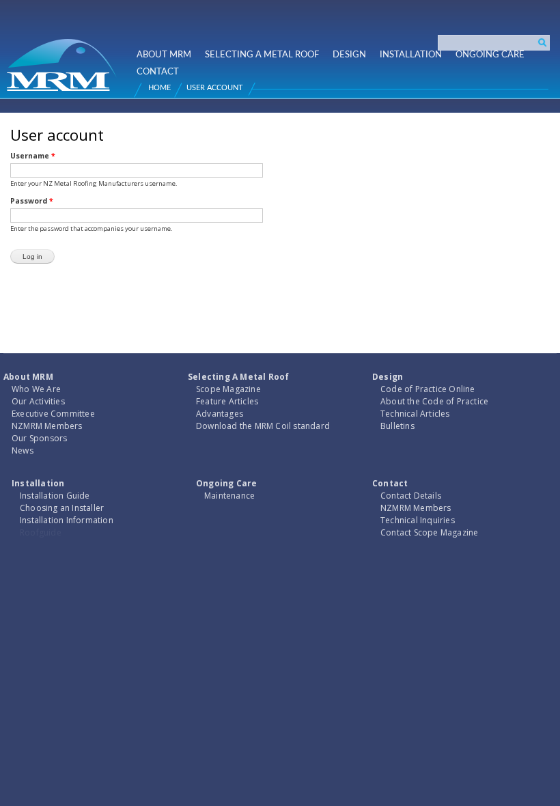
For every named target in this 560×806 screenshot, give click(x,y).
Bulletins (397, 426)
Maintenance (229, 495)
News (22, 450)
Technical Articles (415, 413)
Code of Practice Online (427, 389)
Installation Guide (55, 495)
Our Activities (38, 401)
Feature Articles (227, 401)
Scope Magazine (228, 389)
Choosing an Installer (62, 508)
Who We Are (36, 389)
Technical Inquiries (417, 520)
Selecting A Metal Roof (262, 54)
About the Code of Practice (434, 401)
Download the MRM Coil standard (263, 426)
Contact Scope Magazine (429, 532)
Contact (158, 72)
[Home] (63, 59)
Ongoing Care (490, 54)
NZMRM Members (47, 426)
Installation (411, 54)
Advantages (219, 413)
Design (349, 54)
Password (31, 201)
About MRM (164, 54)
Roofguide (40, 532)
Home (159, 88)
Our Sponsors (39, 438)
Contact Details (410, 495)
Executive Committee (53, 413)
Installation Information (66, 520)
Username (32, 156)
